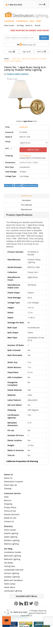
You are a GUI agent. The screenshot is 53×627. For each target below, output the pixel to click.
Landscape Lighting (13, 590)
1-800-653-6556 (14, 4)
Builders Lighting (12, 540)
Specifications (26, 196)
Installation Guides (12, 552)
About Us (28, 25)
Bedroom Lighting (12, 559)
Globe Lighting (10, 537)
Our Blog (20, 25)
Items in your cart (28, 44)
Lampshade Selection (14, 569)
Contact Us (9, 521)
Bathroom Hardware (13, 580)
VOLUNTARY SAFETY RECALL (26, 596)
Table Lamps (9, 583)
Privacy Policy (10, 507)
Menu (43, 5)
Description (26, 200)
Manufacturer (26, 209)
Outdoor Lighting (12, 576)
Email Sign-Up (10, 485)
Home (6, 58)
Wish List (40, 51)
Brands (37, 25)
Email (18, 185)
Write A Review (30, 185)
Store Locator (9, 25)
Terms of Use (10, 511)
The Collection (26, 205)
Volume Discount (11, 514)
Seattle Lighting (11, 533)
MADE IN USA (10, 518)
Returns (7, 500)
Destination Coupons (13, 481)
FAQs (6, 497)
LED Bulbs (8, 562)
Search (44, 37)
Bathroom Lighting (12, 555)
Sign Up (26, 51)
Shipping (8, 504)
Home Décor (9, 587)
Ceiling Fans (9, 566)
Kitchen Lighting (11, 573)
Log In (10, 51)
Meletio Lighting (11, 544)
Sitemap (8, 488)
